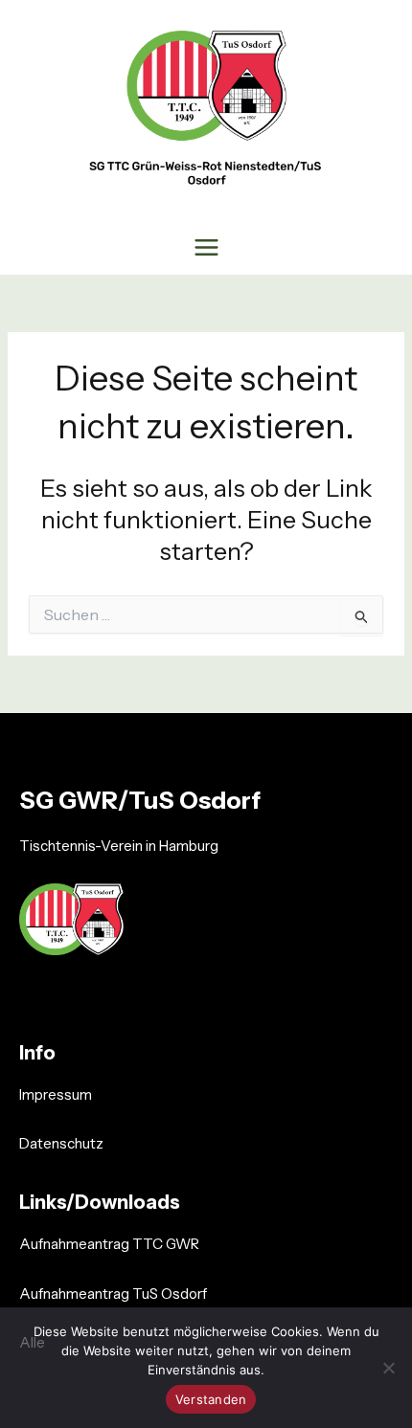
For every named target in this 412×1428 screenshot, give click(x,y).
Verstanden (211, 1399)
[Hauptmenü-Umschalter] (206, 247)
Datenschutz (61, 1143)
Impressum (55, 1094)
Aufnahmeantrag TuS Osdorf (113, 1293)
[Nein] (388, 1367)
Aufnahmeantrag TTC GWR (109, 1244)
